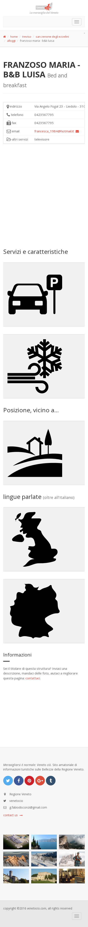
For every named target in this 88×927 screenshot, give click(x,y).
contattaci (32, 678)
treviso (26, 36)
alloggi (11, 41)
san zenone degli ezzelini (52, 36)
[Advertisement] (44, 195)
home (14, 36)
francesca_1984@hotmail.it (55, 131)
